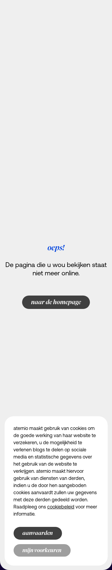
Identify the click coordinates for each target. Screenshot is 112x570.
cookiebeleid (60, 507)
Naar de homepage (56, 302)
